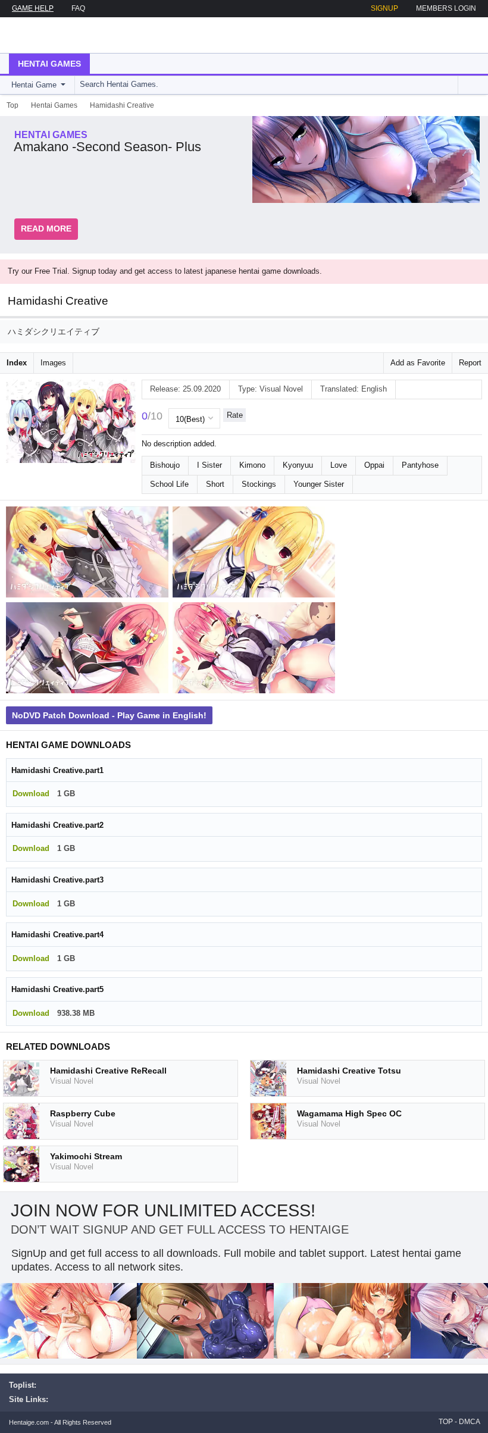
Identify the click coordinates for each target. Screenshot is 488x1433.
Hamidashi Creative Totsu (349, 1070)
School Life (169, 484)
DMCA (469, 1422)
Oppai (374, 465)
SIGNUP (384, 8)
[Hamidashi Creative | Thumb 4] (256, 650)
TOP (446, 1422)
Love (338, 465)
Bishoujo (165, 465)
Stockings (259, 484)
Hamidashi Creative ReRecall (108, 1070)
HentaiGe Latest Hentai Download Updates (69, 35)
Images (53, 362)
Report (470, 362)
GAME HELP (33, 8)
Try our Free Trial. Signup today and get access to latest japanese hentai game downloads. (165, 271)
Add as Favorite (417, 362)
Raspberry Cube (82, 1113)
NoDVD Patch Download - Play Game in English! (109, 715)
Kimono (252, 465)
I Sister (209, 465)
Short (215, 484)
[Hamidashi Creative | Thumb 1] (89, 554)
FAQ (78, 8)
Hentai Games (49, 63)
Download (30, 793)
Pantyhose (420, 465)
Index (17, 362)
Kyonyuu (298, 465)
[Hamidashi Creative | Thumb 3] (89, 650)
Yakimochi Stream (86, 1156)
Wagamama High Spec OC (349, 1113)
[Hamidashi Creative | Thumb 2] (256, 554)
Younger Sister (318, 484)
